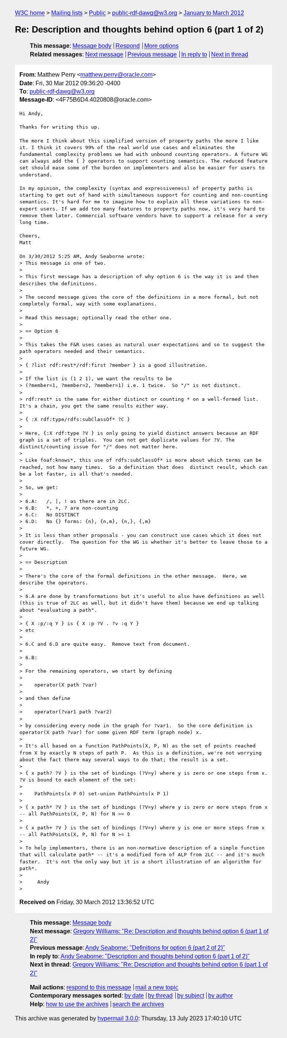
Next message (104, 54)
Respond (127, 46)
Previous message (152, 54)
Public (97, 13)
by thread (160, 995)
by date (134, 995)
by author (220, 995)
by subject (190, 995)
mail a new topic (156, 987)
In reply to (194, 54)
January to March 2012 (213, 13)
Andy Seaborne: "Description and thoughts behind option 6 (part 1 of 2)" (155, 956)
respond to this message (99, 987)
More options (161, 46)
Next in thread (229, 54)
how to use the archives (77, 1004)
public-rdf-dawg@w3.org (144, 13)
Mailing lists (67, 13)
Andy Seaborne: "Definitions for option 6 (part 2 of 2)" (155, 948)
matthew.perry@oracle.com (116, 74)
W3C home (30, 13)
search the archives (138, 1004)
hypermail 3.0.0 (118, 1018)
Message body (91, 46)
